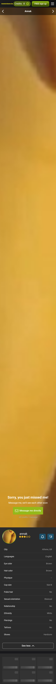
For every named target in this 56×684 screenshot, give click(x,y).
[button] (42, 537)
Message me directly (30, 510)
